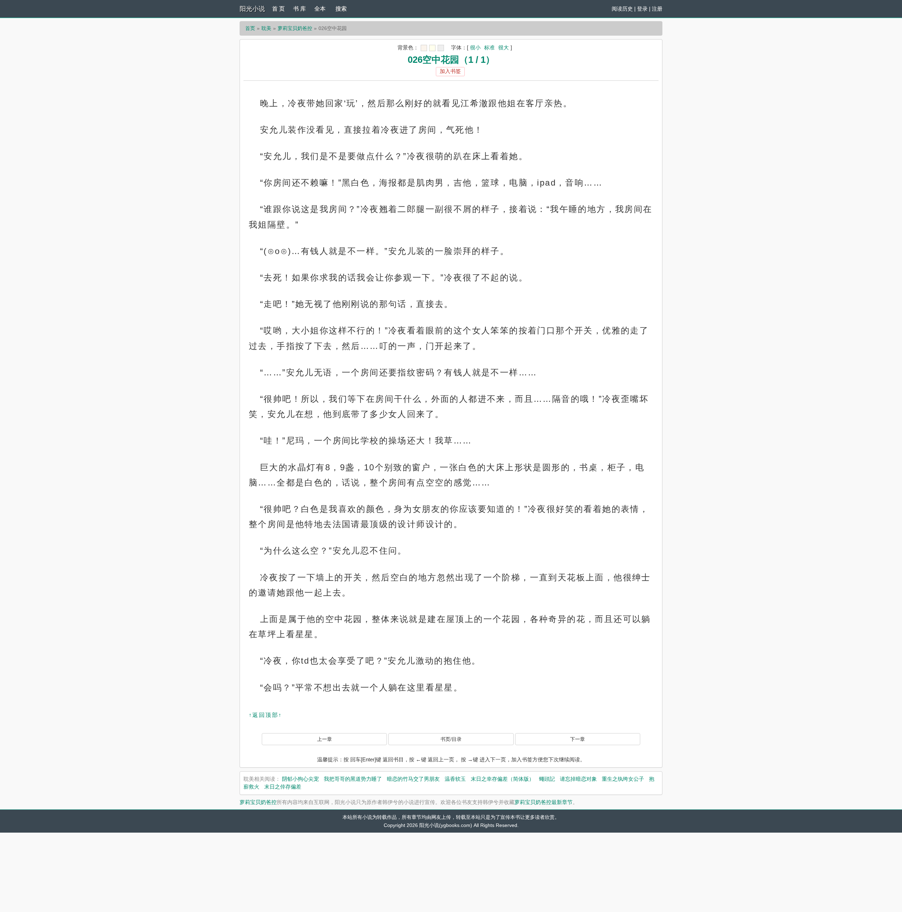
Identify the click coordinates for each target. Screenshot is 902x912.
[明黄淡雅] (432, 48)
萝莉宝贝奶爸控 (295, 28)
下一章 (577, 739)
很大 (503, 47)
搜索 (341, 9)
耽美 (266, 28)
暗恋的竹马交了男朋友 (413, 779)
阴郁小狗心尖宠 (300, 779)
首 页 (278, 9)
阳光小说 (252, 8)
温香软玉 (455, 779)
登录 (642, 9)
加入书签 (450, 71)
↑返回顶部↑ (265, 715)
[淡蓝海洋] (424, 48)
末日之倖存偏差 (282, 787)
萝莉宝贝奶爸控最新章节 (543, 802)
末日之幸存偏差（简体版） (502, 779)
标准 (489, 47)
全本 (320, 9)
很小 (475, 47)
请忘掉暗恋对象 (578, 779)
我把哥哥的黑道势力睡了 (353, 779)
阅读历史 (622, 9)
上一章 (324, 739)
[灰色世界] (441, 48)
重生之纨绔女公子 (623, 779)
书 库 (299, 9)
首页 (250, 28)
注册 (657, 9)
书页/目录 (451, 739)
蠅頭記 (547, 779)
